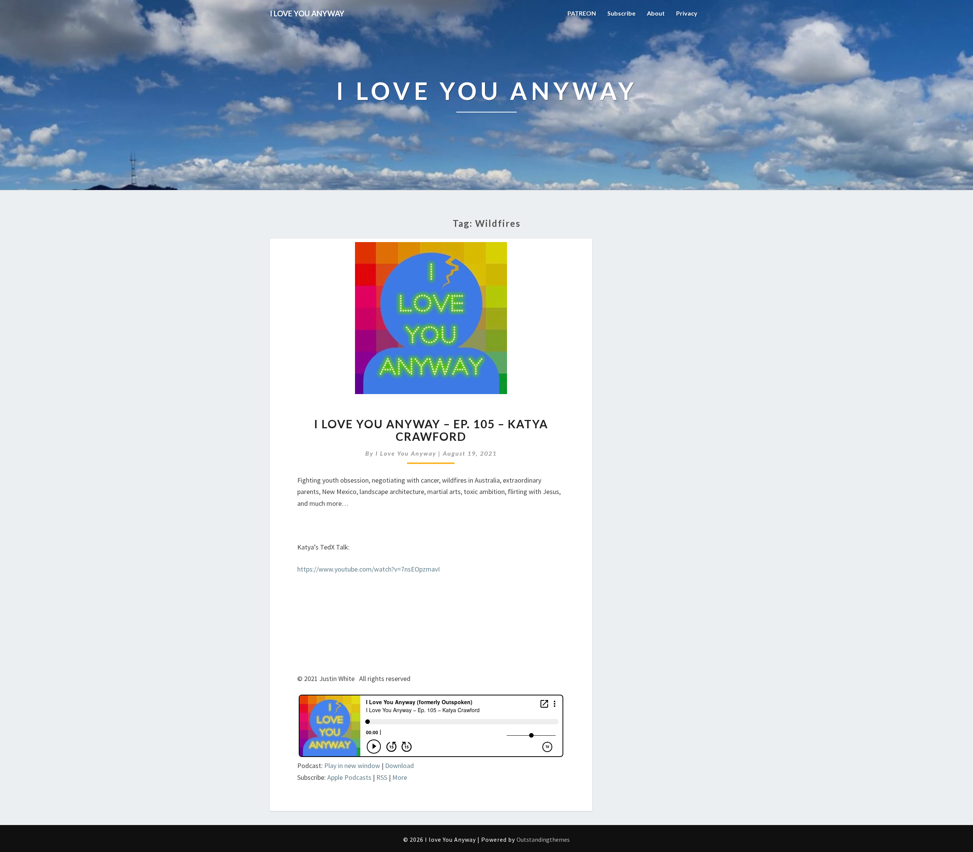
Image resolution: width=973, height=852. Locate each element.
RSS (381, 777)
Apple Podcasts (349, 777)
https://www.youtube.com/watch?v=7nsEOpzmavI (368, 569)
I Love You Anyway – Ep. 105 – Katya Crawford (431, 430)
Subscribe (621, 13)
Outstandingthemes (543, 839)
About (656, 13)
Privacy (686, 13)
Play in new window (352, 765)
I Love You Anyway (406, 453)
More (399, 777)
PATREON (581, 13)
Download (399, 765)
